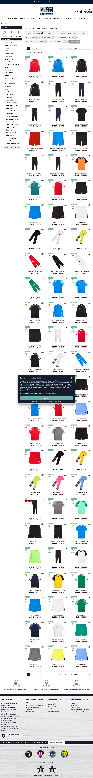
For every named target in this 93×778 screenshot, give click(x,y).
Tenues (29, 18)
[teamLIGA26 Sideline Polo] (58, 631)
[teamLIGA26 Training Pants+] (58, 557)
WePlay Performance (12, 144)
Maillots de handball (10, 45)
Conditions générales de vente (10, 716)
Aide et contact (6, 705)
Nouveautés (8, 43)
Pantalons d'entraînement (12, 64)
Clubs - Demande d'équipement (34, 705)
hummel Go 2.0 (11, 113)
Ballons (35, 18)
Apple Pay (74, 705)
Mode (63, 18)
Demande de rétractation (9, 703)
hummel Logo (10, 108)
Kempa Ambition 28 (12, 119)
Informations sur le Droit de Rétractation (9, 723)
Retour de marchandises (9, 714)
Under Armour (10, 141)
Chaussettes (8, 67)
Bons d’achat (52, 707)
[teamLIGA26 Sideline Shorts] (81, 385)
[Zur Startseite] (46, 11)
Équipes (75, 18)
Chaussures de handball (17, 18)
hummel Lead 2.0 (11, 100)
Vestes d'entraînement (11, 62)
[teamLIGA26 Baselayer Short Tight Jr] (35, 336)
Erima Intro (9, 130)
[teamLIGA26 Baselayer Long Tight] (35, 165)
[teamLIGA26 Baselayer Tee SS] (81, 115)
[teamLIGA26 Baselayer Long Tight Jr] (58, 165)
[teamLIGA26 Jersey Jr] (81, 287)
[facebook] (40, 768)
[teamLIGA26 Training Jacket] (58, 312)
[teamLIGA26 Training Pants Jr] (35, 115)
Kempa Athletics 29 (12, 116)
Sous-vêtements (9, 70)
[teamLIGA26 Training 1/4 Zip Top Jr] (35, 91)
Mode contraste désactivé (14, 736)
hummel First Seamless (13, 111)
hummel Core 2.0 (11, 105)
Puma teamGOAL (11, 135)
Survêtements (8, 59)
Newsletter (51, 709)
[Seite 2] (39, 48)
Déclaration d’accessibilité (9, 726)
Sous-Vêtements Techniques (9, 85)
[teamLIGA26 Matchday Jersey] (81, 165)
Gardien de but (9, 78)
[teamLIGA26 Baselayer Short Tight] (35, 140)
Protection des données (8, 718)
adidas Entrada (10, 94)
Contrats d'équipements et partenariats (33, 708)
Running (7, 89)
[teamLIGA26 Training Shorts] (35, 533)
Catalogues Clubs (30, 711)
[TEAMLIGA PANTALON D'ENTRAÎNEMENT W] (35, 508)
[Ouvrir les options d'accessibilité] (3, 736)
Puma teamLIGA (11, 138)
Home (2, 23)
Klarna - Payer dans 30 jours (80, 710)
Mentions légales (6, 720)
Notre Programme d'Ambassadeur (53, 704)
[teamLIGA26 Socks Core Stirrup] (35, 263)
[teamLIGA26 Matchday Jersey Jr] (58, 189)
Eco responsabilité (53, 711)
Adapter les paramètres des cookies (9, 729)
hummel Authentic (11, 103)
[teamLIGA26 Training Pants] (58, 91)
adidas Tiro (9, 97)
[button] (76, 11)
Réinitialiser (74, 41)
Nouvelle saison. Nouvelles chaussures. (46, 2)
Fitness (6, 81)
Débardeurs (8, 56)
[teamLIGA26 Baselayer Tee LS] (35, 557)
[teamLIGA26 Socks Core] (81, 238)
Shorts (6, 51)
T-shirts (6, 48)
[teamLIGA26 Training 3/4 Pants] (58, 533)
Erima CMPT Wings (12, 124)
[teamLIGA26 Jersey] (58, 287)
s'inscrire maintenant (56, 742)
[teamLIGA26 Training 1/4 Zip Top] (35, 66)
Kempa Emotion (11, 122)
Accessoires (43, 18)
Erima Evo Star (10, 127)
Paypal (73, 703)
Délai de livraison (6, 712)
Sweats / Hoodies (9, 53)
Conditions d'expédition (9, 710)
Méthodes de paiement (8, 707)
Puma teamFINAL (11, 133)
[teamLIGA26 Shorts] (81, 189)
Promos (82, 18)
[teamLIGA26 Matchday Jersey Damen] (58, 410)
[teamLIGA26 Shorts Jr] (35, 214)
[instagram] (52, 768)
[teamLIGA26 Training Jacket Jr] (81, 312)
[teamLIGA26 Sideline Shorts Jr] (81, 435)
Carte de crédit (75, 707)
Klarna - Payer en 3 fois (78, 712)
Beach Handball (54, 18)
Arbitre (6, 75)
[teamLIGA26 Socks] (35, 238)
